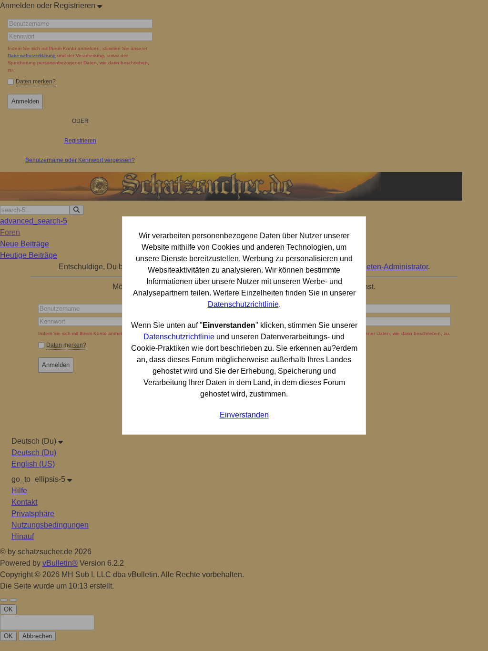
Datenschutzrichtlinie (243, 304)
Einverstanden (244, 415)
